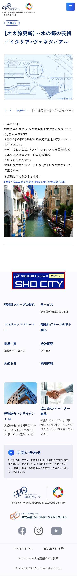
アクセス (46, 350)
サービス (47, 304)
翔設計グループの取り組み (56, 327)
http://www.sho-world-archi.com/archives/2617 (35, 182)
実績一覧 (10, 343)
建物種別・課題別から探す (55, 311)
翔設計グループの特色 (19, 304)
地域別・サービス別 (14, 350)
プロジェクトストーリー (19, 327)
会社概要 (47, 343)
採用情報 (47, 363)
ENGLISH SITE (52, 548)
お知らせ (10, 363)
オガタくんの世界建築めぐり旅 (36, 558)
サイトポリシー (23, 548)
